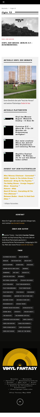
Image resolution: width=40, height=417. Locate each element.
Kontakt (10, 382)
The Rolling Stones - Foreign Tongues (18, 183)
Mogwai (21, 276)
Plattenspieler (25, 288)
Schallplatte (27, 307)
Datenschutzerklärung (28, 380)
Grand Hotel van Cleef (11, 268)
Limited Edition (9, 276)
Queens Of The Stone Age (23, 296)
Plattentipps (8, 292)
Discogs (30, 264)
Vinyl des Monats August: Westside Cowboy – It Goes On (24, 118)
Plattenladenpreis (23, 284)
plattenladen (8, 284)
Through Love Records (11, 319)
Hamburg (6, 272)
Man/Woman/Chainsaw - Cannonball (19, 175)
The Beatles (7, 315)
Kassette (25, 272)
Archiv (33, 382)
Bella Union (23, 256)
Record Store (8, 299)
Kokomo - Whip (10, 188)
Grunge (25, 268)
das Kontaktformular (17, 223)
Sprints (17, 311)
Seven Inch (7, 311)
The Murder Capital (22, 315)
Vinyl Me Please (8, 331)
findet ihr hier (25, 103)
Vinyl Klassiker (24, 327)
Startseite (27, 378)
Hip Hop (16, 272)
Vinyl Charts (27, 319)
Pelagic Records (27, 280)
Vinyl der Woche (8, 39)
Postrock (20, 292)
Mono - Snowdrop (11, 185)
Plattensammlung (9, 288)
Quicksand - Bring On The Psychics (18, 180)
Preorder (30, 292)
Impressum (10, 380)
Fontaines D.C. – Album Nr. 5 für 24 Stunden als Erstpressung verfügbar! (24, 130)
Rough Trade (21, 303)
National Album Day (10, 280)
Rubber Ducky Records (11, 307)
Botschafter (16, 260)
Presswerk (7, 296)
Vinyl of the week (24, 331)
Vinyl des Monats (24, 323)
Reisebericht (8, 303)
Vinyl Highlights (9, 327)
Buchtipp (28, 260)
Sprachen (14, 378)
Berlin (5, 260)
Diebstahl (19, 264)
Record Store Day (23, 299)
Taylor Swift (28, 311)
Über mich (22, 382)
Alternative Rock (9, 256)
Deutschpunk (8, 264)
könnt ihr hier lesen (27, 245)
